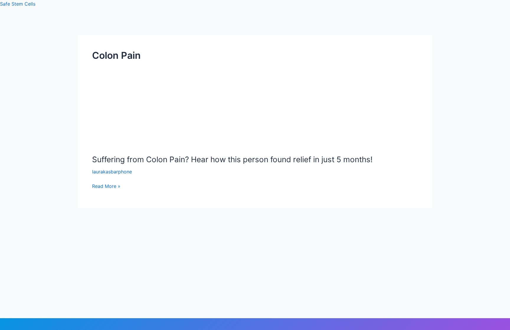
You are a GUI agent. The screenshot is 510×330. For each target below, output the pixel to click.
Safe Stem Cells (17, 4)
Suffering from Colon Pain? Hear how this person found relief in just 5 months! (232, 159)
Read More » (106, 186)
